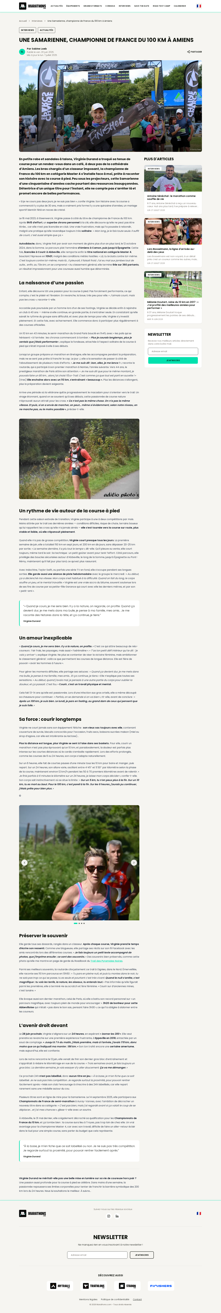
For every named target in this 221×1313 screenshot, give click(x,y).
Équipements (73, 6)
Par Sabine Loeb (37, 48)
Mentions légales (88, 1299)
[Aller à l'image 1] (75, 923)
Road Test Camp (161, 6)
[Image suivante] (134, 863)
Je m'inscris (173, 360)
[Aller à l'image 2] (79, 923)
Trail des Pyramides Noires (107, 961)
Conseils (110, 6)
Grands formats (92, 6)
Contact (137, 1299)
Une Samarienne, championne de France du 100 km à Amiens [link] (80, 20)
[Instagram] (109, 1216)
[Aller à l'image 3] (81, 923)
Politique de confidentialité (115, 1299)
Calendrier (180, 6)
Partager (196, 51)
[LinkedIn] (117, 1216)
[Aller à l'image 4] (84, 923)
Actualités (57, 6)
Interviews (125, 6)
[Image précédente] (24, 863)
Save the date (141, 6)
